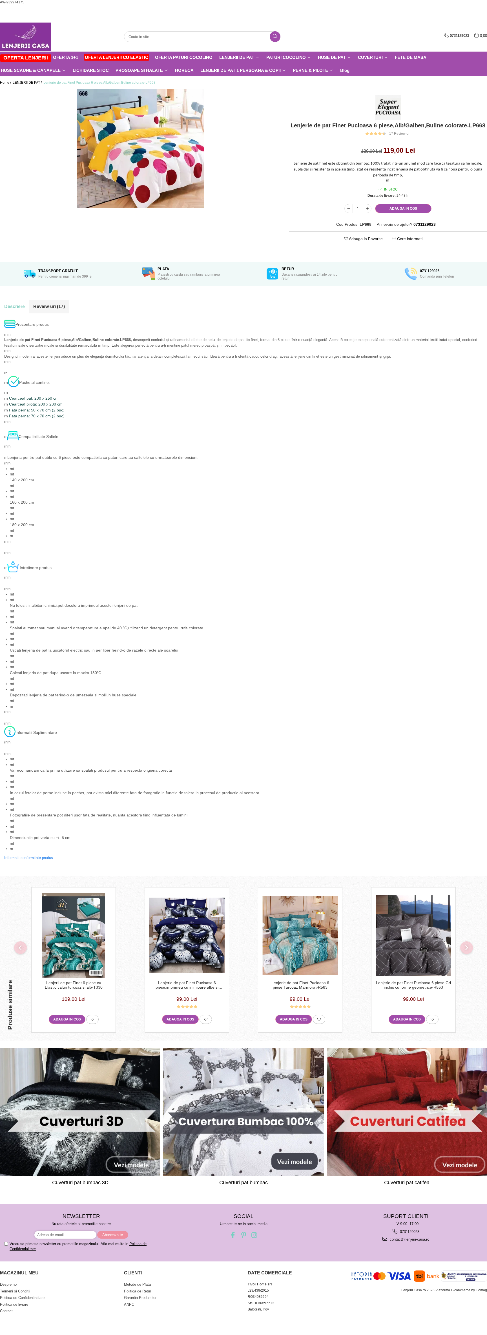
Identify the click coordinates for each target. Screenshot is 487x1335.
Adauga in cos (403, 209)
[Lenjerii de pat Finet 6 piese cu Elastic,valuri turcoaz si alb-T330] (73, 935)
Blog (344, 70)
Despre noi (8, 1284)
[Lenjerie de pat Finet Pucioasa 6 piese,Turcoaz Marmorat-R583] (300, 935)
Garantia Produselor (140, 1298)
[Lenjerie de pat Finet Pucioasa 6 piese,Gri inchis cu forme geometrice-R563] (413, 935)
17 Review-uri (400, 134)
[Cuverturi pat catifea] (407, 1112)
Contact (6, 1311)
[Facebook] (233, 1235)
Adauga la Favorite (365, 238)
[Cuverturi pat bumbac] (243, 1112)
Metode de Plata (137, 1284)
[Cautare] (275, 36)
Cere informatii (409, 238)
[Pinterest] (244, 1235)
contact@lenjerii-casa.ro (409, 1239)
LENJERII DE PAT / (28, 83)
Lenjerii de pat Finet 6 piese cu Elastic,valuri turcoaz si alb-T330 (74, 984)
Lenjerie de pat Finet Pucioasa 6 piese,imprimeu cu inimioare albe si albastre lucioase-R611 (187, 984)
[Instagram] (254, 1235)
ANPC (129, 1304)
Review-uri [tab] (49, 306)
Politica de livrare (14, 1304)
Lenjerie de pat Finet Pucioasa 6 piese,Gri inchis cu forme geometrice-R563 (413, 984)
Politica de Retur (137, 1291)
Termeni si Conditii (15, 1291)
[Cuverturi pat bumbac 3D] (80, 1112)
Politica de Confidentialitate (22, 1298)
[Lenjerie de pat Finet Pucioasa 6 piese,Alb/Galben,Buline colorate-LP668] (140, 148)
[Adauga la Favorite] (92, 1019)
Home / (6, 83)
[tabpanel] (140, 148)
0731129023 (409, 1232)
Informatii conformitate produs (28, 858)
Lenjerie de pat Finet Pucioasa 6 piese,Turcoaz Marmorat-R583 (300, 984)
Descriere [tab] (14, 306)
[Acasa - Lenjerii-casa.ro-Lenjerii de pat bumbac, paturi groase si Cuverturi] (28, 37)
